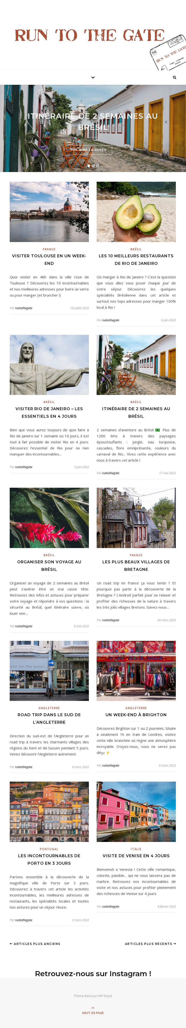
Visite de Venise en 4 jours (136, 856)
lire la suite (93, 150)
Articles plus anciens (37, 944)
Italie (136, 849)
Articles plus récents (149, 944)
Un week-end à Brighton (136, 715)
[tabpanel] (93, 128)
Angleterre (49, 708)
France (49, 249)
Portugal (49, 849)
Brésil (93, 105)
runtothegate (23, 308)
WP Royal (105, 996)
